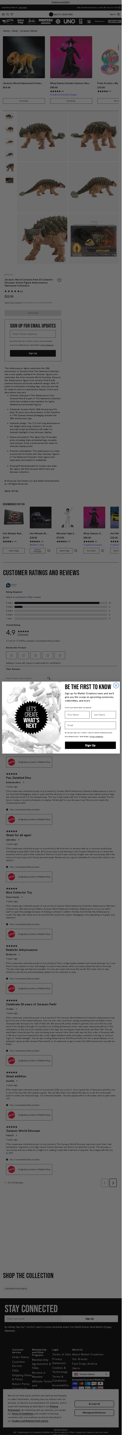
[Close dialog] (116, 685)
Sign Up (90, 745)
